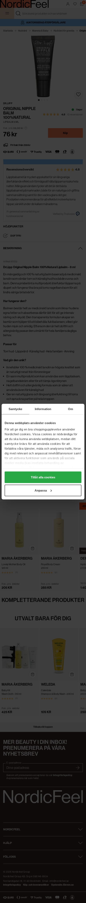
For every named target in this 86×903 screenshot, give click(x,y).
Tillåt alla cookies (43, 477)
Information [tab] (43, 408)
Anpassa (41, 490)
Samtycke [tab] (15, 408)
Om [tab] (70, 408)
